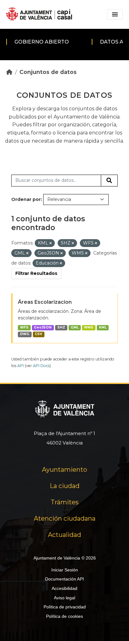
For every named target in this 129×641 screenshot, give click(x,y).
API (20, 365)
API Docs (41, 365)
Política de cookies (64, 616)
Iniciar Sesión (64, 569)
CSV (38, 334)
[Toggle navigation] (115, 14)
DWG (24, 334)
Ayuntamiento (64, 469)
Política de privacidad (65, 606)
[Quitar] (50, 243)
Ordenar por (26, 199)
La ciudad (65, 486)
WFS (24, 327)
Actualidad (64, 535)
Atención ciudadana (64, 518)
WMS (88, 327)
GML (75, 327)
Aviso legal (64, 597)
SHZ (61, 327)
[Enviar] (109, 180)
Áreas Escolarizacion (45, 302)
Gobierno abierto (41, 42)
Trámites (65, 502)
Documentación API (64, 578)
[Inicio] (9, 72)
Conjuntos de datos (48, 72)
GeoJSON (43, 327)
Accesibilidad (64, 588)
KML (102, 327)
